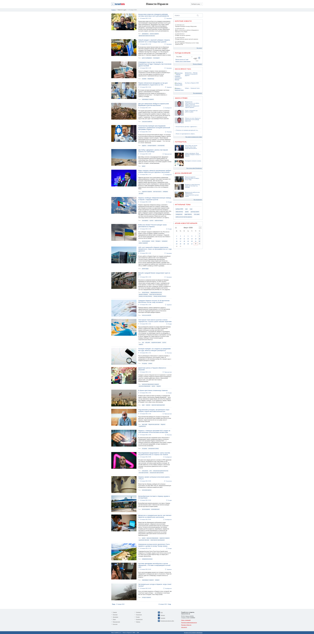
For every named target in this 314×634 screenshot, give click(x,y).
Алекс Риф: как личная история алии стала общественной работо (191, 147)
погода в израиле (146, 597)
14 (195, 238)
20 (192, 241)
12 (188, 238)
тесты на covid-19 (146, 315)
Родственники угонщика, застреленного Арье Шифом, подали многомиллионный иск (153, 410)
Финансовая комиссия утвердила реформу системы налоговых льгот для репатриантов (153, 15)
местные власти (157, 191)
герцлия (159, 386)
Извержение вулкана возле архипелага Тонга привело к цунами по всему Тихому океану (154, 545)
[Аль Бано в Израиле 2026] (179, 84)
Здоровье (169, 87)
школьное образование (144, 386)
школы (153, 386)
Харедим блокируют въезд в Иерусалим (186, 26)
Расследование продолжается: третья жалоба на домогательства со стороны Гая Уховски (154, 453)
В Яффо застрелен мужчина (182, 35)
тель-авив (196, 214)
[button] (118, 4)
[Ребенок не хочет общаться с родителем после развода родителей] (179, 120)
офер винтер (179, 211)
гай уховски (145, 470)
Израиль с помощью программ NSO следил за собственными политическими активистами (154, 431)
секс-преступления (143, 472)
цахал (143, 166)
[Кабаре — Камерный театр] (179, 89)
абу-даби (147, 342)
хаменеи (148, 405)
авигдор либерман (143, 294)
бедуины (163, 424)
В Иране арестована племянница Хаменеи (153, 390)
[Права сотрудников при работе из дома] (179, 113)
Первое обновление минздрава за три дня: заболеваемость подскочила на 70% (153, 84)
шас (186, 209)
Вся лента (199, 48)
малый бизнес (145, 292)
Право (114, 619)
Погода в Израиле (197, 64)
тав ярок (141, 193)
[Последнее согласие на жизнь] (179, 163)
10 (180, 238)
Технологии (169, 481)
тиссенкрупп (156, 58)
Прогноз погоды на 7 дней (181, 59)
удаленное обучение (144, 540)
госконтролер (161, 145)
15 (199, 238)
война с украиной (143, 243)
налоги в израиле (154, 33)
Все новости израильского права (194, 137)
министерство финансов (155, 294)
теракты (141, 344)
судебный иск (142, 426)
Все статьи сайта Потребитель (194, 168)
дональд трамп (195, 211)
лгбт (150, 470)
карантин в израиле (147, 191)
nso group (144, 363)
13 (192, 238)
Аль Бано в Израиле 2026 (192, 83)
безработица (151, 78)
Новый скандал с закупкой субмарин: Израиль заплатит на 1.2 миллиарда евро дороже (154, 41)
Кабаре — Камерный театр (192, 88)
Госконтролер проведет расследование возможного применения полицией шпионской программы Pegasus (154, 127)
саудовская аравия (156, 342)
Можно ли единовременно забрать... (186, 133)
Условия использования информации (193, 632)
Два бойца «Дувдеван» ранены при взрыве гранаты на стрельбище (153, 151)
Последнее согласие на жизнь (193, 161)
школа (143, 538)
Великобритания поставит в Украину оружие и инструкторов (154, 497)
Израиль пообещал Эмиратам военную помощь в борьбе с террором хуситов (154, 198)
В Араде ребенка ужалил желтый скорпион (186, 39)
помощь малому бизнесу (160, 296)
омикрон (157, 580)
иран (143, 405)
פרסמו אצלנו (184, 627)
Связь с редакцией (186, 620)
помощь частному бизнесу (145, 296)
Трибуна (138, 621)
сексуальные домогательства (160, 470)
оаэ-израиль (145, 220)
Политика (169, 131)
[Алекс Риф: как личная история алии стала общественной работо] (179, 148)
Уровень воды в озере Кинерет (183, 61)
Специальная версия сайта (167, 620)
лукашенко (164, 241)
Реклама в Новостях (186, 625)
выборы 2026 (179, 209)
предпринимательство (156, 292)
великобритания (155, 509)
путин (152, 241)
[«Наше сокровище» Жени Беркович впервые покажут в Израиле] (179, 155)
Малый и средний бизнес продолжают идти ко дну (154, 274)
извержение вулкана (147, 559)
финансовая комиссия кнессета (147, 35)
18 (184, 241)
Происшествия (168, 154)
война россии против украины (184, 217)
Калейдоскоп (168, 107)
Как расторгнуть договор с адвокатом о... (187, 126)
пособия (144, 78)
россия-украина (146, 241)
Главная (115, 612)
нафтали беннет (159, 220)
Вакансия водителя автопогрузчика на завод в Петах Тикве (192, 178)
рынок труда (145, 268)
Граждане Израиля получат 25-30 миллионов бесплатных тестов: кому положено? (153, 301)
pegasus (144, 145)
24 (180, 243)
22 (199, 241)
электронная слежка (153, 448)
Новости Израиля (157, 4)
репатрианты (145, 33)
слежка (150, 363)
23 (176, 243)
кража (186, 211)
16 (176, 241)
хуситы (151, 220)
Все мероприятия (197, 93)
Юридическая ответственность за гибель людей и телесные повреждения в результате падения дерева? (192, 104)
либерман (165, 191)
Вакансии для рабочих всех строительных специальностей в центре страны (192, 194)
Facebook (163, 618)
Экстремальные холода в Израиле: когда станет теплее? (154, 585)
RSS (162, 612)
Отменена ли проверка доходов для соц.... (187, 130)
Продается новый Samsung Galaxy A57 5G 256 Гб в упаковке (192, 186)
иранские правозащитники (158, 405)
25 (184, 243)
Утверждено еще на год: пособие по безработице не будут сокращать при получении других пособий (154, 64)
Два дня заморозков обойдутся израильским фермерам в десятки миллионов (153, 104)
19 (188, 241)
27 (192, 243)
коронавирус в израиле (148, 99)
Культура (115, 624)
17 (180, 241)
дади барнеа (188, 214)
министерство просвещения (157, 540)
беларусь (158, 241)
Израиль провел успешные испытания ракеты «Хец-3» (154, 478)
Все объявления (198, 199)
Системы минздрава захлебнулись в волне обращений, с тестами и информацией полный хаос (154, 565)
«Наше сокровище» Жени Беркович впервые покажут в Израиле (192, 155)
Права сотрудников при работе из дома (191, 111)
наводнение (179, 214)
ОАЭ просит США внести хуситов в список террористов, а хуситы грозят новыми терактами (155, 320)
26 (188, 243)
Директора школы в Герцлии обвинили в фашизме (152, 369)
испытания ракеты (146, 490)
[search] (197, 15)
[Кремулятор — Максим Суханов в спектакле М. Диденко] (179, 76)
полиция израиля (152, 145)
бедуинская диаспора (154, 424)
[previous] (176, 227)
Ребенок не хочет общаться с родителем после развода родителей (193, 120)
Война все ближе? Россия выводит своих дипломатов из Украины (152, 225)
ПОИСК (177, 15)
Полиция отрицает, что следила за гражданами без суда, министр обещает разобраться (154, 349)
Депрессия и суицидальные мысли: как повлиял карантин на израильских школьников (154, 516)
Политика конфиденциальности (189, 622)
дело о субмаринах (147, 58)
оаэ (143, 342)
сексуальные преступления (156, 472)
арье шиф (144, 424)
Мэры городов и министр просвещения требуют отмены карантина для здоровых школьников (154, 171)
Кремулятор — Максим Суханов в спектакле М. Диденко (191, 74)
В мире (170, 202)
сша (191, 209)
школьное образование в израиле (150, 384)
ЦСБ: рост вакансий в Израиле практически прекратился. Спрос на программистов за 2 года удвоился (155, 249)
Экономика (169, 18)
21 (195, 241)
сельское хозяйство (147, 121)
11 (184, 238)
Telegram (163, 615)
